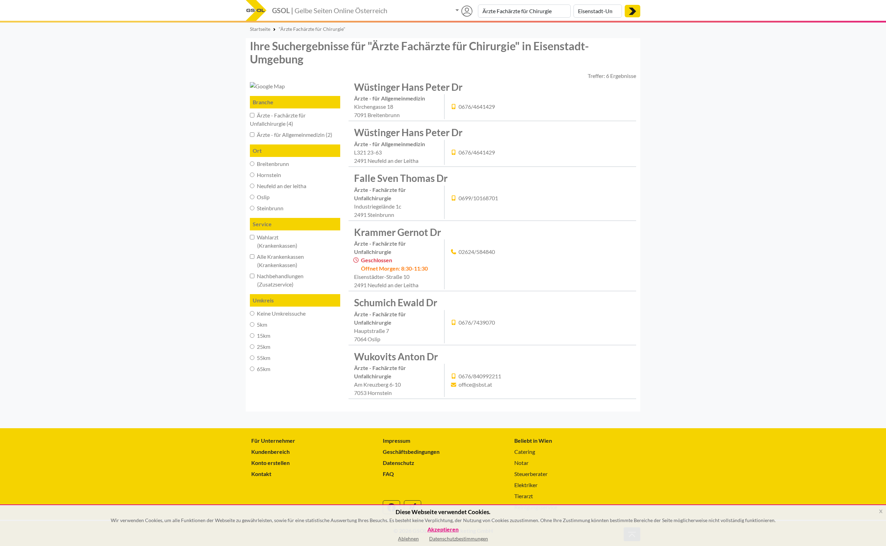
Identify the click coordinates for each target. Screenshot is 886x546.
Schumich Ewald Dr (395, 302)
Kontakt (261, 473)
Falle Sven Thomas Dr (400, 178)
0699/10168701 (478, 198)
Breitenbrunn (272, 163)
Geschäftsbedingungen (411, 451)
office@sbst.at (475, 384)
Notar (521, 462)
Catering (524, 451)
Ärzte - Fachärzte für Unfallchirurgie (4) (278, 119)
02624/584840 (477, 251)
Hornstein (268, 174)
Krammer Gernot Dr (397, 232)
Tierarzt (523, 496)
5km (261, 324)
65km (263, 369)
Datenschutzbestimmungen (458, 538)
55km (263, 357)
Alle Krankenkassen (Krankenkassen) (277, 260)
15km (263, 335)
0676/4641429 (477, 106)
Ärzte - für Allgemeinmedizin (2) (294, 134)
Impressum (396, 440)
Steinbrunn (269, 208)
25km (263, 346)
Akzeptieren (443, 529)
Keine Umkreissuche (281, 313)
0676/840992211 (480, 376)
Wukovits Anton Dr (396, 356)
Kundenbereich (270, 451)
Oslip (263, 197)
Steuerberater (531, 473)
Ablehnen (408, 538)
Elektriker (525, 485)
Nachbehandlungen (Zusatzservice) (277, 280)
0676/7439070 (477, 322)
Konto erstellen (270, 462)
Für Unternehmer (273, 440)
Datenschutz (398, 462)
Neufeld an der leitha (281, 186)
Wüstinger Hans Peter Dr (408, 87)
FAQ (388, 473)
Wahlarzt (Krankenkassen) (273, 241)
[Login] (463, 11)
